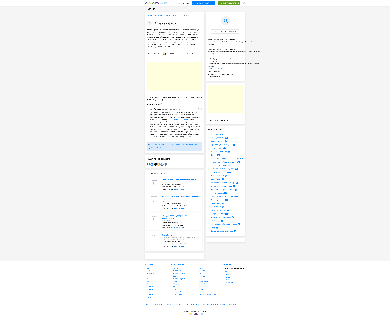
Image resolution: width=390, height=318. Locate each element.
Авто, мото (214, 134)
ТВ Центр (176, 284)
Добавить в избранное (215, 68)
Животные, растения (218, 152)
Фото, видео (215, 221)
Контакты (148, 304)
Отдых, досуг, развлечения (221, 186)
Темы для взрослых (218, 210)
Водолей (150, 294)
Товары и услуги (217, 214)
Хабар (201, 268)
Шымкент (227, 285)
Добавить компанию (205, 3)
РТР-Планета (177, 294)
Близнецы (150, 273)
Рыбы (149, 297)
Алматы (227, 274)
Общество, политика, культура (222, 183)
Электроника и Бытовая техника (223, 224)
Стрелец (150, 289)
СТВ (200, 292)
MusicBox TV (177, 292)
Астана (201, 289)
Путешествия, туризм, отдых (222, 190)
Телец (149, 271)
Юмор (212, 227)
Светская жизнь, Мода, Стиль (222, 196)
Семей (226, 280)
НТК (200, 286)
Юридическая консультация (221, 231)
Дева (148, 281)
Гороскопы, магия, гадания (221, 145)
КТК (200, 273)
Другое (213, 155)
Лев (148, 279)
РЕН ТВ (175, 268)
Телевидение (215, 207)
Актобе (226, 272)
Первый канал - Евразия (207, 294)
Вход (186, 3)
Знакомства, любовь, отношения (223, 162)
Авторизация (155, 148)
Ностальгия (177, 271)
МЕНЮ (152, 9)
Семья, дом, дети (217, 200)
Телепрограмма (177, 265)
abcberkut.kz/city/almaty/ (179, 119)
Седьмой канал (204, 281)
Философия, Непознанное (220, 217)
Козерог (149, 292)
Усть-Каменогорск (230, 282)
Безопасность (233, 304)
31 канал (202, 271)
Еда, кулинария (216, 148)
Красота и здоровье (218, 172)
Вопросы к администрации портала (224, 158)
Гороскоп (149, 265)
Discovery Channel (179, 273)
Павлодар (227, 277)
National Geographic (179, 279)
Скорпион (150, 286)
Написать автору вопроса (225, 31)
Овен (148, 268)
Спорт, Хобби (215, 203)
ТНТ (200, 279)
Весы (148, 284)
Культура (202, 276)
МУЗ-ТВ (175, 289)
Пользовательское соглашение (214, 304)
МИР (174, 286)
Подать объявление (231, 3)
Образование (215, 179)
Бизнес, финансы (179, 189)
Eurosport (176, 281)
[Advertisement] (174, 76)
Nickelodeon (177, 276)
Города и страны (217, 141)
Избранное (159, 304)
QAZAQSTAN (203, 284)
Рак (148, 276)
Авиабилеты (227, 265)
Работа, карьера (217, 193)
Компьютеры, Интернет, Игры (222, 169)
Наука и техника (217, 176)
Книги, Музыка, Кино (218, 165)
